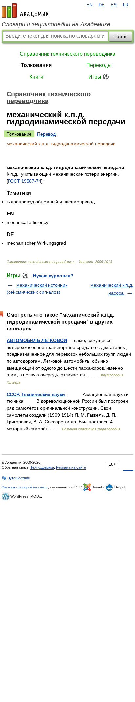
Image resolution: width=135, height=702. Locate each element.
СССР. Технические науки (36, 394)
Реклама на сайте (71, 467)
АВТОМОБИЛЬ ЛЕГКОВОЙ (37, 340)
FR (125, 5)
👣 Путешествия (16, 478)
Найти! (120, 36)
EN (89, 5)
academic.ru (25, 10)
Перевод (46, 134)
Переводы (99, 65)
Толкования (36, 65)
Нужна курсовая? (53, 275)
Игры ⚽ (98, 76)
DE (102, 5)
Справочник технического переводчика (67, 54)
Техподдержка (42, 467)
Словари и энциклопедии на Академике (56, 24)
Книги (36, 76)
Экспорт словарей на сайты (25, 487)
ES (114, 5)
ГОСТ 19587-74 (24, 181)
